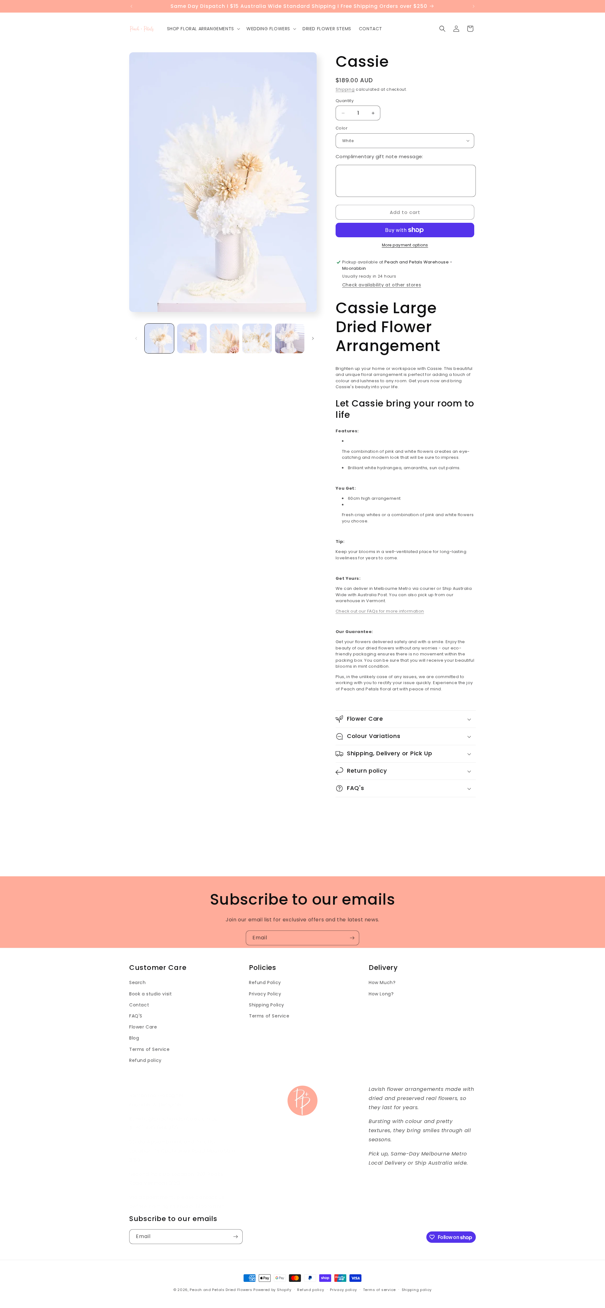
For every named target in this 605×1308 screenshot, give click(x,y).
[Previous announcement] (131, 6)
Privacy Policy (265, 994)
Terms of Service (149, 1049)
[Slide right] (313, 338)
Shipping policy (417, 1289)
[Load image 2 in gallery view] (191, 338)
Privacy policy (343, 1289)
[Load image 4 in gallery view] (257, 338)
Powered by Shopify (272, 1289)
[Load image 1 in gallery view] (159, 338)
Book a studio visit (150, 994)
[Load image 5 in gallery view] (289, 338)
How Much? (382, 982)
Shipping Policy (266, 1005)
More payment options (405, 245)
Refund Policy (265, 982)
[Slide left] (136, 338)
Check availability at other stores (381, 285)
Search (137, 982)
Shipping (345, 89)
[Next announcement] (474, 6)
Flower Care (143, 1027)
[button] (203, 28)
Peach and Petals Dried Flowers (221, 1289)
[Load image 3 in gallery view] (224, 338)
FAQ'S (135, 1016)
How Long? (381, 994)
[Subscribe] (352, 938)
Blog (134, 1038)
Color (342, 128)
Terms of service (379, 1289)
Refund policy (145, 1060)
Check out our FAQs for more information (380, 611)
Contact (139, 1005)
